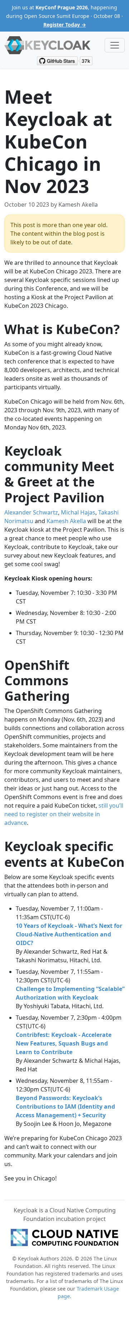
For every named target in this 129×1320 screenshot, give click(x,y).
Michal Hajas (78, 512)
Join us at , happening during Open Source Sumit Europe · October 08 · (64, 16)
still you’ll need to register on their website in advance (63, 814)
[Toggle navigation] (115, 45)
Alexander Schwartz (31, 512)
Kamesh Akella (66, 521)
